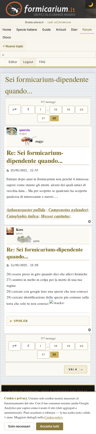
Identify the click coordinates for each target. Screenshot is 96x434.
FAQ (42, 62)
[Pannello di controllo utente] (3, 62)
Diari (74, 29)
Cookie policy (54, 417)
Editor (13, 62)
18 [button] (55, 109)
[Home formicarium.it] (48, 9)
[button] (15, 109)
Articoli (61, 29)
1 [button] (40, 109)
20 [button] (81, 109)
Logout (28, 62)
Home (7, 29)
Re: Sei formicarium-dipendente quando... (35, 157)
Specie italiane (26, 29)
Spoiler (20, 320)
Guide (46, 29)
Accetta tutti (49, 426)
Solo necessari (19, 426)
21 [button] (43, 118)
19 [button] (68, 109)
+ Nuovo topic (13, 46)
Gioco (7, 37)
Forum (87, 29)
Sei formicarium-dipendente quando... (47, 85)
